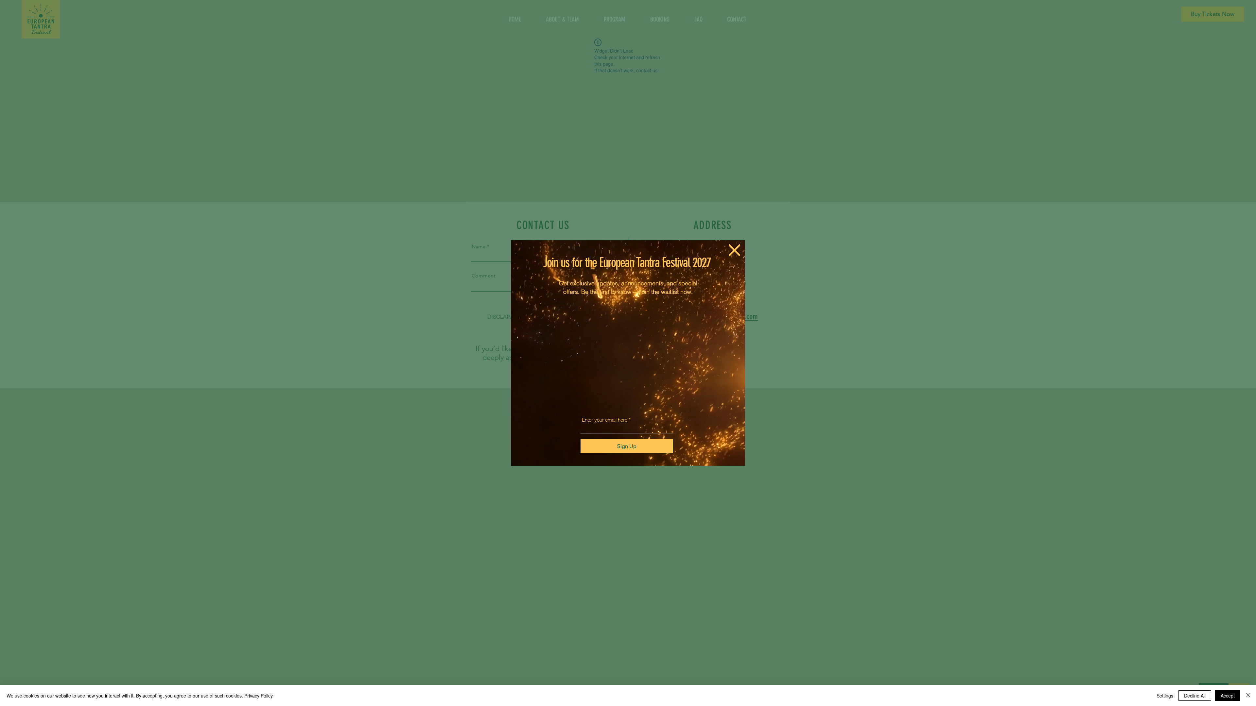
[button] (734, 250)
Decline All (1195, 695)
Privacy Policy (258, 695)
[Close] (1248, 695)
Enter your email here (604, 419)
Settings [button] (1165, 695)
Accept (1228, 695)
